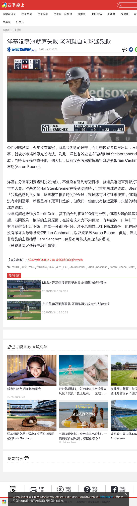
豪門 (58, 266)
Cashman (101, 266)
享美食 (7, 22)
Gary (131, 266)
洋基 (51, 266)
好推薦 (82, 14)
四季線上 (7, 30)
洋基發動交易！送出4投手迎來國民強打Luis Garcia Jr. (30, 436)
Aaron (113, 266)
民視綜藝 (42, 14)
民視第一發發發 (62, 14)
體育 (24, 266)
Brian (91, 266)
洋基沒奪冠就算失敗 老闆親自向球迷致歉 (55, 260)
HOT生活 (96, 14)
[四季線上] (13, 5)
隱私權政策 (106, 496)
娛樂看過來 (9, 14)
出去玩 (20, 22)
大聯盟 (16, 266)
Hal (65, 266)
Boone (123, 266)
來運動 (111, 14)
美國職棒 (42, 266)
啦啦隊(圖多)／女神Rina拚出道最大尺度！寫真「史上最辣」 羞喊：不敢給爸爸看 (83, 392)
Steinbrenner (77, 266)
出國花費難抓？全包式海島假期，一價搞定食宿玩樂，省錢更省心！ (83, 436)
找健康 (125, 14)
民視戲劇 (26, 14)
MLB (31, 266)
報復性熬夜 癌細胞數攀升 (24, 388)
